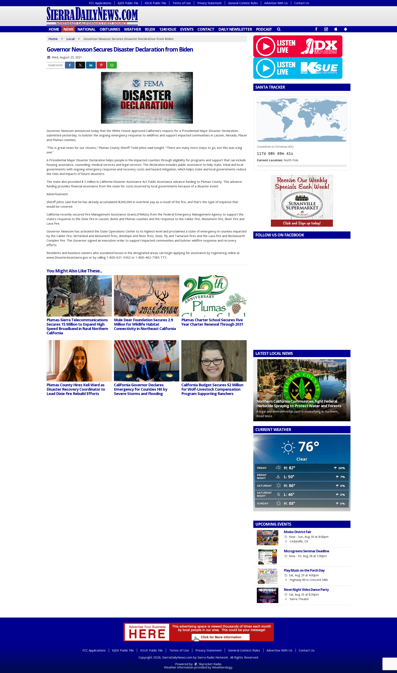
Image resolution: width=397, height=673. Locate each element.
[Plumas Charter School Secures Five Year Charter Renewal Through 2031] (214, 296)
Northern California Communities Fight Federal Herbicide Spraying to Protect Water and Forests (298, 403)
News (68, 29)
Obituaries (110, 29)
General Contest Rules (243, 3)
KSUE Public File (155, 3)
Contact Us (301, 3)
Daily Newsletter (235, 29)
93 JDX (150, 29)
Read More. (264, 416)
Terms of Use (181, 3)
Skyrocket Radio (209, 664)
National (86, 29)
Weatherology (222, 667)
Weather (132, 29)
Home (54, 29)
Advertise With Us (276, 3)
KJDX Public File (128, 3)
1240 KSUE (167, 29)
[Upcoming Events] (267, 537)
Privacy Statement (209, 3)
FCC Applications (100, 3)
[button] (278, 28)
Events (186, 29)
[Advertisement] (302, 201)
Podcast (264, 29)
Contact (205, 29)
